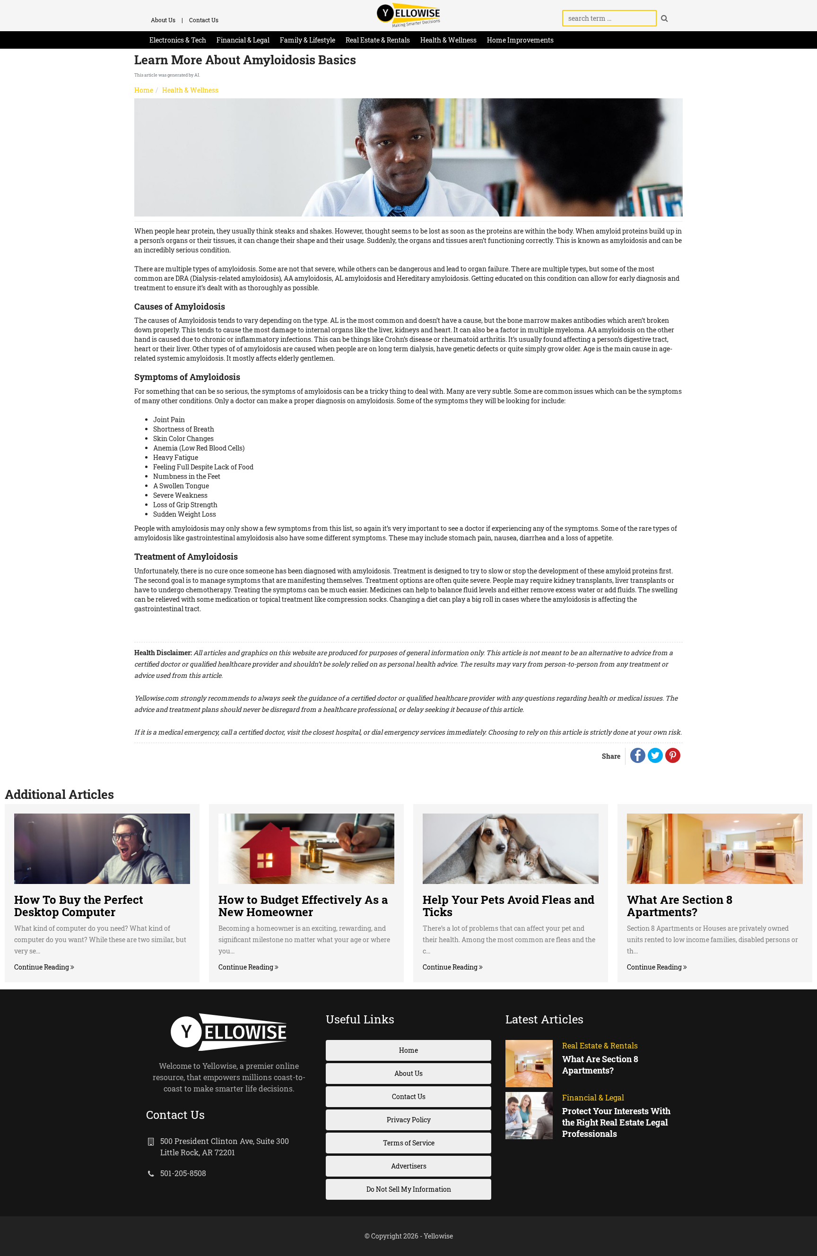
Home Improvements (520, 39)
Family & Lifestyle (307, 39)
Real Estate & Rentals (378, 39)
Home (143, 90)
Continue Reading (42, 966)
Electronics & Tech (177, 39)
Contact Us (203, 20)
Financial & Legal (243, 39)
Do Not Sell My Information (408, 1189)
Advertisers (408, 1165)
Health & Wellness (448, 39)
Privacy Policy (409, 1119)
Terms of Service (409, 1142)
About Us (163, 20)
